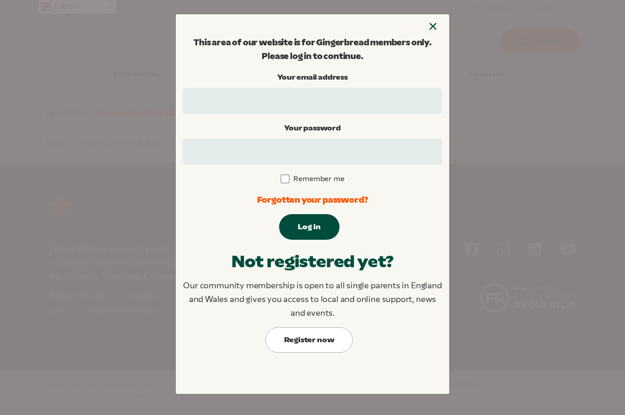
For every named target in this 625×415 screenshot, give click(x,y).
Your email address (312, 77)
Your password (312, 128)
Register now (309, 339)
